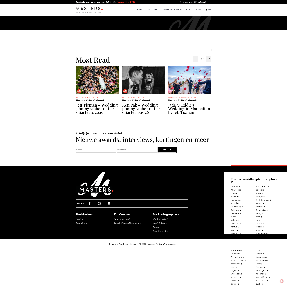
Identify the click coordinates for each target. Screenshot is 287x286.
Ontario (234, 284)
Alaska (258, 230)
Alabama (235, 223)
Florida (234, 193)
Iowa (258, 220)
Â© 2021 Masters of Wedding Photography (157, 244)
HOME (140, 10)
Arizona (259, 203)
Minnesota (235, 237)
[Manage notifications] (282, 281)
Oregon (259, 253)
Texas (258, 263)
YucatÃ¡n (235, 203)
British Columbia (263, 200)
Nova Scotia (261, 280)
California (260, 190)
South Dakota (262, 260)
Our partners (81, 223)
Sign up (156, 227)
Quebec (259, 284)
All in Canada (261, 186)
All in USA (234, 186)
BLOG (198, 10)
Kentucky (235, 227)
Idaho (233, 216)
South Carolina (237, 260)
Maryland (235, 233)
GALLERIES (153, 10)
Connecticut (261, 210)
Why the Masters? (122, 219)
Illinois (258, 216)
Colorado (235, 210)
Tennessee (235, 263)
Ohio (258, 250)
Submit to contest (161, 231)
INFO (188, 10)
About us (80, 219)
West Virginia (236, 274)
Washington (261, 270)
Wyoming (235, 277)
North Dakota (236, 250)
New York (235, 196)
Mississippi (260, 237)
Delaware (235, 213)
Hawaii (258, 193)
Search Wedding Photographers (128, 223)
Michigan (260, 196)
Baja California (262, 277)
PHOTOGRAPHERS (171, 10)
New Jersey (236, 200)
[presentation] (195, 59)
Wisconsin (260, 274)
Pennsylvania (236, 257)
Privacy (133, 244)
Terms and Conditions (118, 244)
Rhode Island (261, 257)
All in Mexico (236, 190)
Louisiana (260, 227)
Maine (233, 230)
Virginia (234, 270)
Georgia (259, 213)
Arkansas (259, 206)
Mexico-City (236, 206)
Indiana (234, 220)
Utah (233, 267)
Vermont (259, 267)
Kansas (259, 223)
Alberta (234, 280)
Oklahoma (235, 253)
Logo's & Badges (160, 223)
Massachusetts (262, 233)
